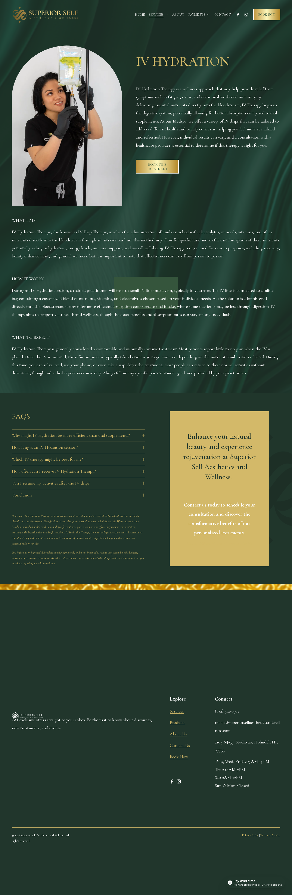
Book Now (179, 756)
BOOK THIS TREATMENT (157, 166)
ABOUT (178, 14)
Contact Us (180, 745)
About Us (178, 734)
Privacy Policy (250, 835)
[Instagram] (246, 15)
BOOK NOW (266, 14)
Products (177, 722)
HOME (140, 14)
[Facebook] (238, 15)
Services (177, 711)
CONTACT (222, 14)
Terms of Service (270, 835)
